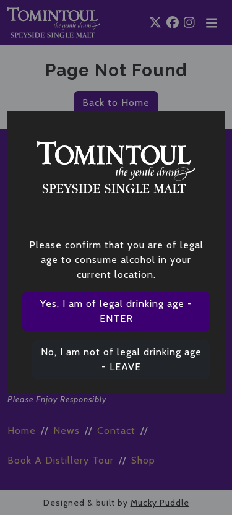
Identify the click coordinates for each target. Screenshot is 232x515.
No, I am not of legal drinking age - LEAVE (121, 359)
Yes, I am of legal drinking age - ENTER (116, 311)
